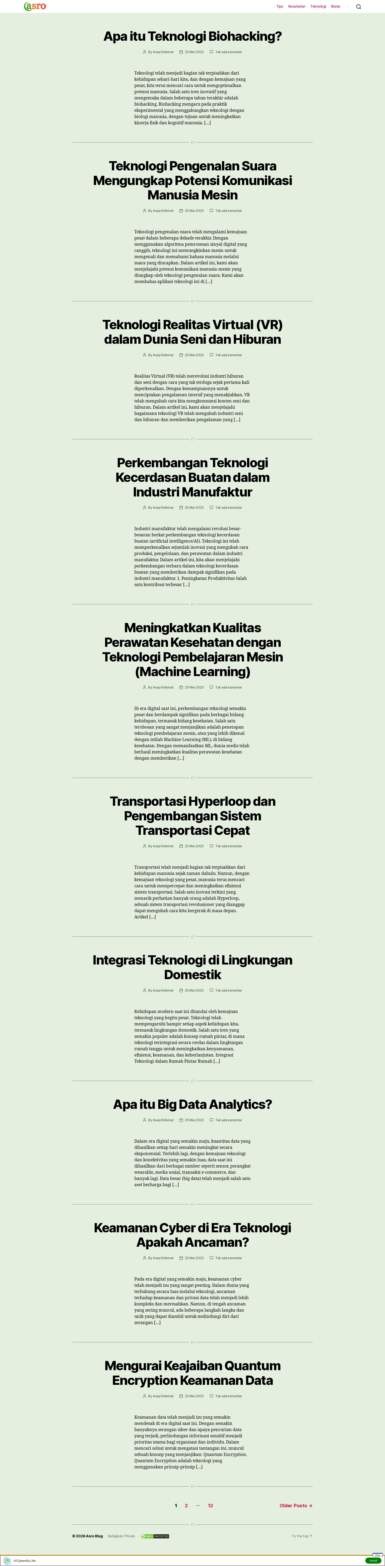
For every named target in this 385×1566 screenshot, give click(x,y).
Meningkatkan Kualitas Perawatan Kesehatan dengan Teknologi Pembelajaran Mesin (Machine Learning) (192, 649)
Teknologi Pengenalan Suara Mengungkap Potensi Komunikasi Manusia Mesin (192, 180)
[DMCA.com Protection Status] (155, 1536)
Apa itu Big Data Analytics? (192, 1104)
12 (210, 1505)
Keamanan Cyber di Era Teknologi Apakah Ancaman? (192, 1235)
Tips (279, 6)
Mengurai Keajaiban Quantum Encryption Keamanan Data (192, 1373)
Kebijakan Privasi (121, 1536)
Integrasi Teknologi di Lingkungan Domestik (192, 967)
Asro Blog (94, 1536)
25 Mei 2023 (194, 52)
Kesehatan (296, 6)
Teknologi (318, 6)
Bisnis (335, 6)
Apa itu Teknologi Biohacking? (192, 36)
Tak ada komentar (228, 52)
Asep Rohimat (163, 52)
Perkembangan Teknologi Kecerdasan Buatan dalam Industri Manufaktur (193, 477)
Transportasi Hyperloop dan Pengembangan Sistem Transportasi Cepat (192, 815)
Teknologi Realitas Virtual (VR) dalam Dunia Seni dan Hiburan (192, 332)
